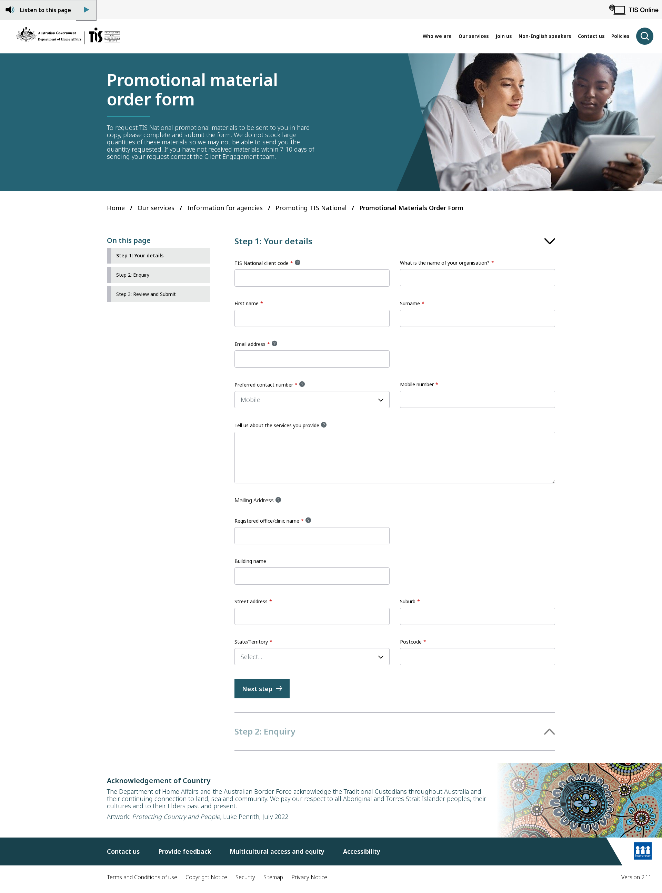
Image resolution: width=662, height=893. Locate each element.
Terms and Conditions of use (142, 877)
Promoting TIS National (311, 208)
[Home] (68, 36)
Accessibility (361, 851)
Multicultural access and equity (277, 851)
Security (245, 877)
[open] (644, 36)
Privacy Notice (309, 877)
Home (116, 208)
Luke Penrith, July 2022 (254, 816)
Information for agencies (225, 208)
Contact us (123, 851)
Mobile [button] (250, 400)
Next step (257, 689)
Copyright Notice (206, 877)
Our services (156, 208)
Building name (250, 561)
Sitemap (273, 877)
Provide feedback (184, 851)
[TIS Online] (634, 9)
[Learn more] (643, 851)
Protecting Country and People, (176, 816)
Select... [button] (251, 657)
